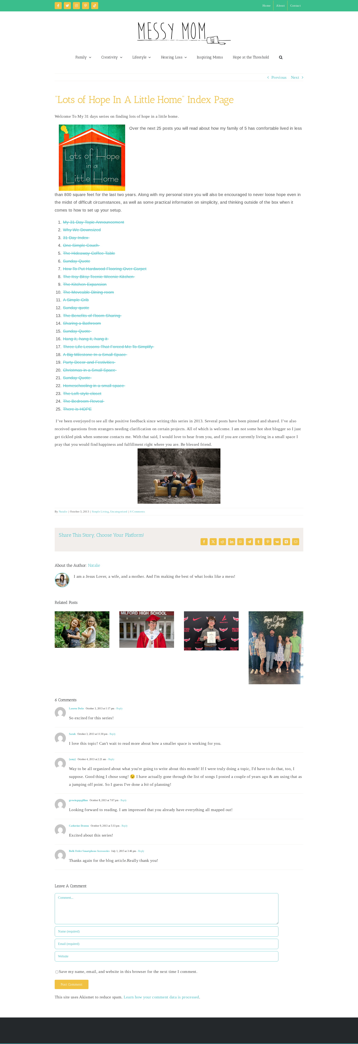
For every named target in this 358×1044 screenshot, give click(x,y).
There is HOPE (77, 409)
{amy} (72, 759)
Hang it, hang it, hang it (86, 339)
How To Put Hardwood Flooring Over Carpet (104, 268)
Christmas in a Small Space (90, 370)
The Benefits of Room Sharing (92, 315)
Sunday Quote (76, 261)
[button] (281, 57)
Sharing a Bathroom (82, 323)
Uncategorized (118, 511)
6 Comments (137, 511)
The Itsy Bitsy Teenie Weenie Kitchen (99, 276)
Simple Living (100, 511)
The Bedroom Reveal (83, 401)
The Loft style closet (82, 393)
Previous (279, 77)
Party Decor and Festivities (89, 362)
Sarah (72, 734)
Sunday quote (76, 307)
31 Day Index (76, 237)
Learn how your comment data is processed (161, 997)
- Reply (118, 708)
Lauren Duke (76, 708)
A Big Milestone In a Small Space (95, 354)
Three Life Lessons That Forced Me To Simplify (108, 346)
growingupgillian (78, 800)
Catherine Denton (79, 825)
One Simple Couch (81, 245)
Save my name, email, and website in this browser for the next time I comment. (128, 971)
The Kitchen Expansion (84, 284)
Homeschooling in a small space (94, 385)
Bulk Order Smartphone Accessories (89, 851)
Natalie (63, 511)
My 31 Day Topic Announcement (93, 222)
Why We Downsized (82, 230)
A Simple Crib (76, 300)
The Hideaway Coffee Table (89, 253)
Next (295, 77)
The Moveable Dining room (88, 292)
